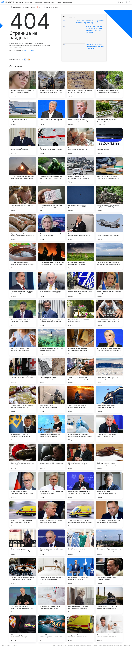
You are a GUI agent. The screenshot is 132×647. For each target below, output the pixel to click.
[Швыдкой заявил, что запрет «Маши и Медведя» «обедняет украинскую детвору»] (80, 457)
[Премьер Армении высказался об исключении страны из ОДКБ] (51, 285)
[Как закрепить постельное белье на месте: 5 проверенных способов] (51, 571)
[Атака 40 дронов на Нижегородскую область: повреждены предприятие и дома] (51, 399)
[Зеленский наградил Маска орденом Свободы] (109, 571)
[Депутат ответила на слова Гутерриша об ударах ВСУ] (109, 399)
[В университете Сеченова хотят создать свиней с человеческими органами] (22, 227)
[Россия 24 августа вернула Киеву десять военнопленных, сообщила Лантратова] (109, 342)
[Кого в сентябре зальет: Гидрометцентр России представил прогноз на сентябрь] (80, 256)
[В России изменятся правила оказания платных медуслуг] (51, 600)
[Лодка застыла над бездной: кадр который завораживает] (51, 342)
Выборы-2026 (16, 7)
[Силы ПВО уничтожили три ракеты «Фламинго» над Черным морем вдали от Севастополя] (80, 371)
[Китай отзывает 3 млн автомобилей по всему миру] (80, 170)
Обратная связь (118, 645)
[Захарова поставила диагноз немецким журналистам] (51, 428)
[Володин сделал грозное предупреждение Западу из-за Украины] (80, 227)
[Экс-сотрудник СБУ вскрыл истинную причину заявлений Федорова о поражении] (22, 600)
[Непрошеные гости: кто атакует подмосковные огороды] (22, 199)
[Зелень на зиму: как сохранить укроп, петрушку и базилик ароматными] (109, 113)
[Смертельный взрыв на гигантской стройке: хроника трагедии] (80, 628)
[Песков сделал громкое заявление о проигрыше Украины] (80, 113)
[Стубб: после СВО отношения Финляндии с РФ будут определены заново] (80, 571)
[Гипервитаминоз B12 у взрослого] (51, 457)
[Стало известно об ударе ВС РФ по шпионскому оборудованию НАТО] (22, 170)
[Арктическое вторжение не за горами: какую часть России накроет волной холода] (109, 371)
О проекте (59, 645)
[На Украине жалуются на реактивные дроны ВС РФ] (80, 199)
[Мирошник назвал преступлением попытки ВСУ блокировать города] (109, 485)
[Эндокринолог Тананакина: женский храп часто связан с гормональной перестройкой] (109, 628)
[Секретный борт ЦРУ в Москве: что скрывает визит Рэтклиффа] (51, 313)
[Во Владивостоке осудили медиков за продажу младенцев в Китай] (109, 457)
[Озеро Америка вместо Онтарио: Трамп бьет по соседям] (51, 514)
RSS (54, 645)
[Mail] (2, 2)
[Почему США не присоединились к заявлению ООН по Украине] (22, 571)
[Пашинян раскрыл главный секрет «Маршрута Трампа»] (51, 543)
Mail (3, 645)
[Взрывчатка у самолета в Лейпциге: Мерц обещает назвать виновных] (22, 485)
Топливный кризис (51, 7)
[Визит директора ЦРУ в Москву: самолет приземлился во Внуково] (51, 113)
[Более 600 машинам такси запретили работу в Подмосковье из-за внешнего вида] (51, 628)
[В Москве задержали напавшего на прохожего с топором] (22, 628)
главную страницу (29, 50)
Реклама (15, 645)
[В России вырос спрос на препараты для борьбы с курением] (22, 342)
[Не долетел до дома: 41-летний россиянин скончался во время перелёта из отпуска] (51, 84)
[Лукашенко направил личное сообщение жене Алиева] (22, 141)
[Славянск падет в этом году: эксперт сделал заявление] (109, 600)
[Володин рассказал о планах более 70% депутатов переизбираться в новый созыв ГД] (109, 428)
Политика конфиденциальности (88, 645)
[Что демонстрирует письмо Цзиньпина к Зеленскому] (22, 313)
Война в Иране (30, 7)
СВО (40, 7)
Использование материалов (105, 645)
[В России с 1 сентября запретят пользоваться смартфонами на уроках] (109, 170)
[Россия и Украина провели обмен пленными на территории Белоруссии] (80, 285)
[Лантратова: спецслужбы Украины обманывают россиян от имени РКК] (22, 371)
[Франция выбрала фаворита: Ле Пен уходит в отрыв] (51, 227)
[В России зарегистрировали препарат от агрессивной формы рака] (80, 428)
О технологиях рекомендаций (71, 645)
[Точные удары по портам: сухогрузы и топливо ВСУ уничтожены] (80, 399)
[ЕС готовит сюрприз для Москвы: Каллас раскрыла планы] (109, 285)
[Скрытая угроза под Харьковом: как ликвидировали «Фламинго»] (109, 256)
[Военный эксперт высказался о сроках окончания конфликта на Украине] (109, 84)
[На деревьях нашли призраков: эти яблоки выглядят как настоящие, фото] (22, 399)
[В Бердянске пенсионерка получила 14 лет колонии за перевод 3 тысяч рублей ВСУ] (80, 342)
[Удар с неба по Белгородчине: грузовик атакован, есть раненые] (80, 514)
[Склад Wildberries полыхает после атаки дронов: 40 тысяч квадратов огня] (51, 256)
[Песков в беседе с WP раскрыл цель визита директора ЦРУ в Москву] (22, 285)
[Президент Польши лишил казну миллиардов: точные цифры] (109, 514)
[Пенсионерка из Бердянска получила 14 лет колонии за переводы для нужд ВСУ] (80, 600)
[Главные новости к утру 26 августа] (22, 113)
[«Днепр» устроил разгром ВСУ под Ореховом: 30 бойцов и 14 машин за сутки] (109, 199)
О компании (8, 645)
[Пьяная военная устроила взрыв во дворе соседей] (109, 141)
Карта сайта (127, 645)
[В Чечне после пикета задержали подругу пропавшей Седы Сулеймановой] (22, 84)
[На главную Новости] (9, 2)
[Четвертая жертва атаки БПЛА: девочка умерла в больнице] (22, 514)
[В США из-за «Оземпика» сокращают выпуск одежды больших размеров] (80, 543)
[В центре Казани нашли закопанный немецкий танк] (51, 371)
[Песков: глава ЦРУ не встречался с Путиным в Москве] (51, 485)
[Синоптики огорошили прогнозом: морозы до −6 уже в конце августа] (22, 543)
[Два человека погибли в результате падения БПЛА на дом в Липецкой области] (51, 141)
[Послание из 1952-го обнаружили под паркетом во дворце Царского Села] (80, 84)
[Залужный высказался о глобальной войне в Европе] (22, 428)
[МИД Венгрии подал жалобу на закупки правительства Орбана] (80, 485)
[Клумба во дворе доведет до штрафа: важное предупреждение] (80, 313)
